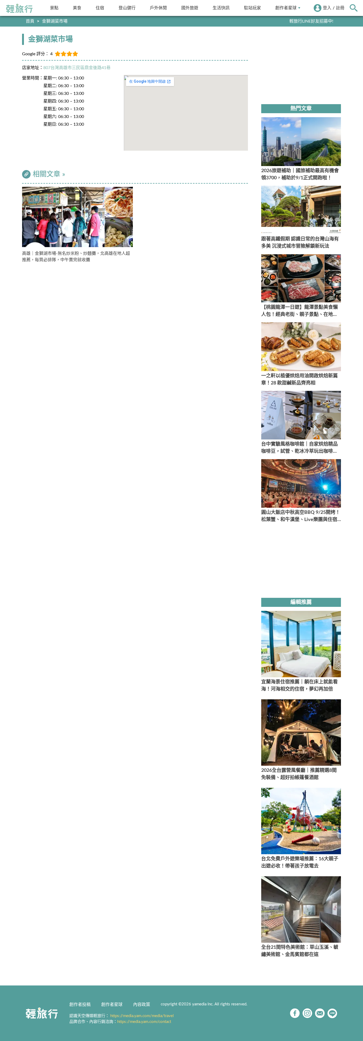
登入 (327, 8)
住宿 (100, 8)
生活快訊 (221, 8)
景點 (54, 8)
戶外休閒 (158, 8)
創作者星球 (286, 8)
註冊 (340, 8)
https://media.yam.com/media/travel (142, 1016)
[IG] (307, 1013)
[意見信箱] (320, 1013)
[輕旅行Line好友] (332, 1013)
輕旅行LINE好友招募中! (311, 21)
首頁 (30, 21)
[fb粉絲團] (295, 1013)
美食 (77, 8)
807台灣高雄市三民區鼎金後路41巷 (77, 68)
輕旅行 (19, 8)
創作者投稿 (80, 1004)
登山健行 (127, 8)
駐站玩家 (252, 8)
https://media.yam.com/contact (144, 1022)
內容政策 (141, 1004)
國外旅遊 (189, 8)
